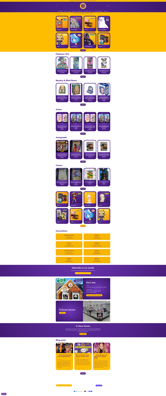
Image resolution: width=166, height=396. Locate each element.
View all (82, 50)
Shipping (76, 378)
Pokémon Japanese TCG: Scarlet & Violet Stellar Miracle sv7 (76, 71)
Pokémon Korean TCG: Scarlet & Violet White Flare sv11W (104, 71)
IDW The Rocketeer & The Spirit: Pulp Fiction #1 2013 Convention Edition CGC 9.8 (62, 182)
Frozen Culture (74, 46)
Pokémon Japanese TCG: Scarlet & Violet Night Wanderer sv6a (90, 71)
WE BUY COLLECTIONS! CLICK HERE (94, 295)
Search (73, 378)
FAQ (81, 380)
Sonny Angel (87, 205)
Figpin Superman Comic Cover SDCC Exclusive (90, 182)
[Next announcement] (94, 13)
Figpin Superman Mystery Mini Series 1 (104, 182)
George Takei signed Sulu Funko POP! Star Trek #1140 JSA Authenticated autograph (90, 154)
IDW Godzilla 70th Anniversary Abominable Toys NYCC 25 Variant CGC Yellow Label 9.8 (76, 154)
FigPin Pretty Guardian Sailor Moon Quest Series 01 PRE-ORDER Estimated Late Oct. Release (62, 127)
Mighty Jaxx (73, 205)
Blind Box (59, 29)
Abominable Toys (88, 46)
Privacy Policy (81, 378)
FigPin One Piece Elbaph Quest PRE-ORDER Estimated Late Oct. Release (76, 126)
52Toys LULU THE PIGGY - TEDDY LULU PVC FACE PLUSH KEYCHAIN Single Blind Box (76, 97)
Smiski (99, 205)
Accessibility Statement (75, 380)
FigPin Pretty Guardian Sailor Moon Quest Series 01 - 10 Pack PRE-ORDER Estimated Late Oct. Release (90, 127)
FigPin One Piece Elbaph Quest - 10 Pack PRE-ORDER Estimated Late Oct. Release (104, 126)
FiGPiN (58, 222)
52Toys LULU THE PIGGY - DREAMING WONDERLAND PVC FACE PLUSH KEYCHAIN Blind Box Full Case (90, 98)
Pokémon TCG (74, 29)
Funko (58, 46)
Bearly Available (102, 29)
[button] (57, 6)
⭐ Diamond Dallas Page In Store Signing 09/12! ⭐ (64, 356)
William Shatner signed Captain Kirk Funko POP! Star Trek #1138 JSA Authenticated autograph (103, 154)
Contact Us (62, 312)
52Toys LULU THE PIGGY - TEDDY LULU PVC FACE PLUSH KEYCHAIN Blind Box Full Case (62, 97)
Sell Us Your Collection (86, 380)
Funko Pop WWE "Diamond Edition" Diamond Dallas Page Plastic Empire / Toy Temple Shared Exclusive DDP (62, 155)
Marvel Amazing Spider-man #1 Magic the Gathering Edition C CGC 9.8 (76, 182)
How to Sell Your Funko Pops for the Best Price (82, 355)
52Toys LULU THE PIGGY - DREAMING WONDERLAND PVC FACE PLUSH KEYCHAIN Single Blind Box (104, 98)
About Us (69, 378)
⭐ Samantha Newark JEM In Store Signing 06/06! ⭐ (100, 356)
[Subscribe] (90, 273)
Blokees (100, 46)
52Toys (86, 29)
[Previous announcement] (72, 13)
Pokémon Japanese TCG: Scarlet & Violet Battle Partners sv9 (62, 71)
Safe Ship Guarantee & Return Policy (91, 378)
